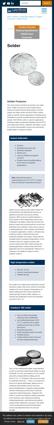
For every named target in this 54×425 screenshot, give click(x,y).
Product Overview (27, 27)
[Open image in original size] (17, 11)
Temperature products (27, 17)
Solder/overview (22, 19)
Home (9, 17)
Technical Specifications (27, 30)
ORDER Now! (27, 34)
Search (47, 3)
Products (15, 17)
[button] (44, 10)
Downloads (27, 37)
